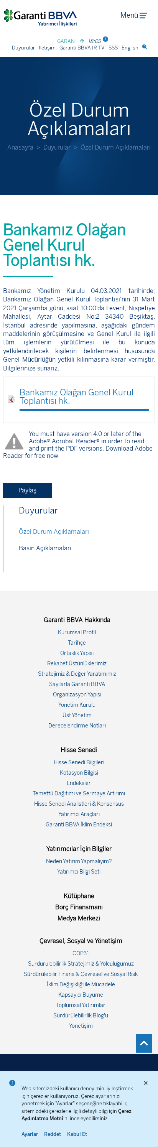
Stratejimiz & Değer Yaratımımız (77, 674)
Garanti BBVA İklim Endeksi (79, 824)
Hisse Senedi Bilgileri (79, 762)
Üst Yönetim (77, 715)
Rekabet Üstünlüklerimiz (77, 663)
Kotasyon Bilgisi (79, 773)
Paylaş (27, 490)
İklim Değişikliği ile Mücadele (81, 984)
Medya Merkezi (79, 918)
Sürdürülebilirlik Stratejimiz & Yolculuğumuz (81, 964)
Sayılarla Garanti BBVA (77, 684)
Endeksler (79, 783)
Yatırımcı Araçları (79, 814)
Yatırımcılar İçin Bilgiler (79, 848)
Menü (129, 15)
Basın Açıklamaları (45, 548)
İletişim (47, 48)
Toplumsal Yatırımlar (80, 1005)
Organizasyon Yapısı (77, 694)
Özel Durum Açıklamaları (54, 531)
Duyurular (23, 48)
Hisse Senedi (79, 750)
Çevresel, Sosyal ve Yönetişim (81, 941)
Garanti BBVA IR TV (82, 48)
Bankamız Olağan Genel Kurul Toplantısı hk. (76, 396)
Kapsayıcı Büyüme (80, 995)
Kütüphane (79, 896)
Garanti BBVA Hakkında (77, 620)
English (130, 48)
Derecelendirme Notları (77, 725)
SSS (113, 48)
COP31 (80, 953)
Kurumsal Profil (77, 632)
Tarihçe (77, 643)
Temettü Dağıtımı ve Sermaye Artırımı (79, 793)
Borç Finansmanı (79, 907)
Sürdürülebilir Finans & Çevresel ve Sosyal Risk (81, 974)
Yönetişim (81, 1026)
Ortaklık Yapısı (77, 653)
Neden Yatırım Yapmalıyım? (79, 861)
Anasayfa (20, 147)
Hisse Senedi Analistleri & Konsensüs (79, 804)
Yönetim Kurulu (76, 705)
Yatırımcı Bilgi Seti (78, 872)
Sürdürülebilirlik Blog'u (80, 1015)
